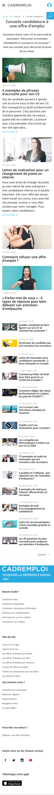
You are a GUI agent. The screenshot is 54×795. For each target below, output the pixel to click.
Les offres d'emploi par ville (16, 658)
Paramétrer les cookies (13, 621)
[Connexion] (49, 5)
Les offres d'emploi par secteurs (18, 662)
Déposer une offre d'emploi (16, 735)
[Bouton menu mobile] (4, 4)
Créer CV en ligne (11, 644)
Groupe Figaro (9, 707)
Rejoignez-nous (10, 703)
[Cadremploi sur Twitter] (14, 760)
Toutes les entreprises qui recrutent (20, 671)
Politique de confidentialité (15, 612)
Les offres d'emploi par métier (17, 653)
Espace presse (9, 698)
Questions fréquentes (13, 603)
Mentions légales (10, 694)
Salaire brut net (10, 649)
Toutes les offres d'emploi (15, 667)
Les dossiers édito (11, 676)
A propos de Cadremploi (14, 689)
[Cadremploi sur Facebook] (5, 760)
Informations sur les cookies (16, 617)
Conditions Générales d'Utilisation (19, 608)
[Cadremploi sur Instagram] (22, 760)
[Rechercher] (50, 15)
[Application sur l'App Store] (12, 783)
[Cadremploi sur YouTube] (30, 760)
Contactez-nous (10, 599)
